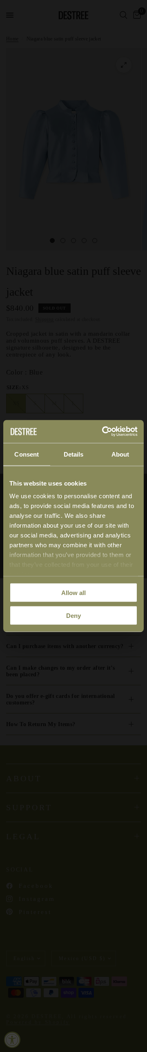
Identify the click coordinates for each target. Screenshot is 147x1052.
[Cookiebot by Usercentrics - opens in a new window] (104, 431)
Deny (73, 615)
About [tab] (120, 453)
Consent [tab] (26, 453)
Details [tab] (74, 453)
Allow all (73, 592)
